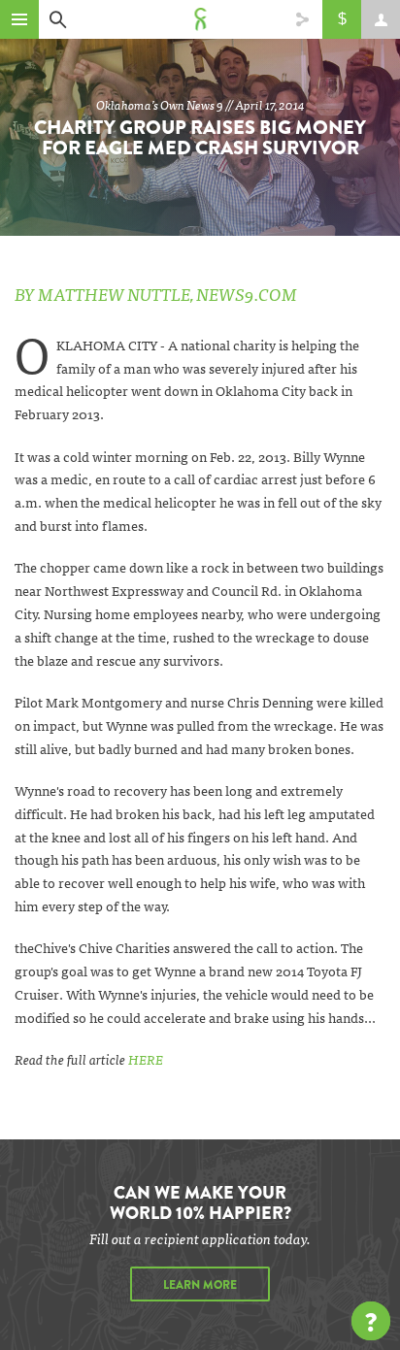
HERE (145, 1059)
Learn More (200, 1285)
